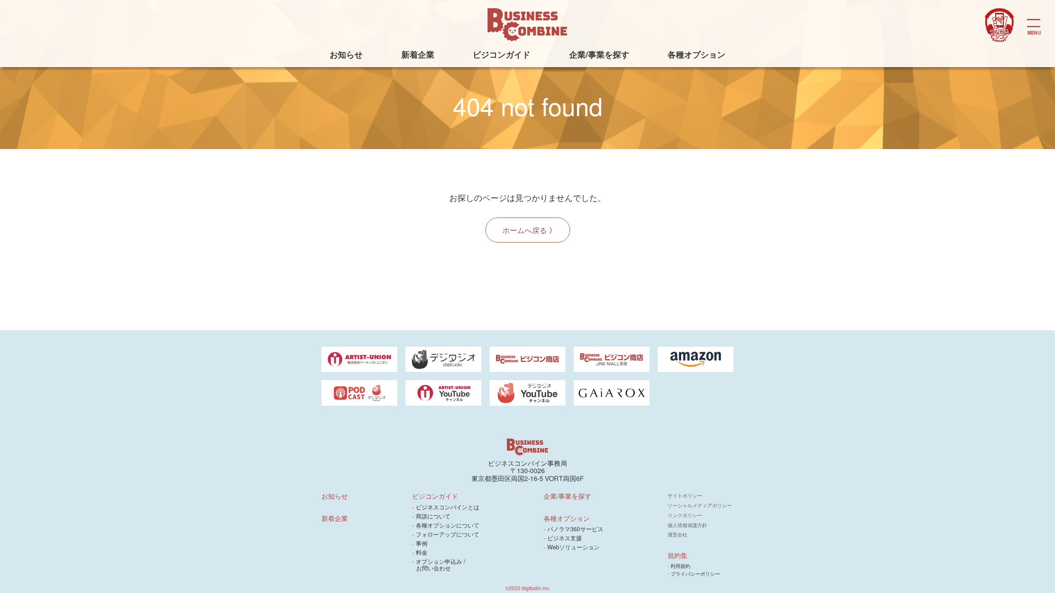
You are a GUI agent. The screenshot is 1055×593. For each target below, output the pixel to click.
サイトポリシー (685, 495)
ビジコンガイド (501, 54)
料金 (421, 552)
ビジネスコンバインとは (447, 507)
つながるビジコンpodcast (999, 25)
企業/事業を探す (599, 54)
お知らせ (346, 54)
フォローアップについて (447, 534)
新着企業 (417, 54)
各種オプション (696, 54)
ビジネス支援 (565, 538)
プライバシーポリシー (696, 573)
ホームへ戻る (524, 229)
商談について (433, 516)
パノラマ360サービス (575, 529)
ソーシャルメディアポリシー (700, 505)
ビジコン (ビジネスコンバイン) (527, 24)
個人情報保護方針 (687, 524)
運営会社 (677, 534)
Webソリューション (574, 547)
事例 (421, 543)
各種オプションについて (447, 525)
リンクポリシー (685, 514)
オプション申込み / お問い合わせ (440, 564)
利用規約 (681, 565)
